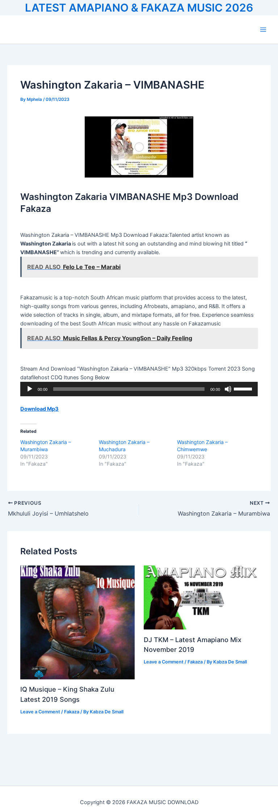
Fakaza (71, 711)
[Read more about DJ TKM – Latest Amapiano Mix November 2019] (201, 597)
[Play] (29, 389)
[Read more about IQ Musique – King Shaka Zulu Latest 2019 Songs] (77, 622)
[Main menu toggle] (263, 29)
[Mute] (228, 389)
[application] (138, 389)
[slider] (244, 388)
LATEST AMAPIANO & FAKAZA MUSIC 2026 (139, 7)
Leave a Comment (40, 711)
